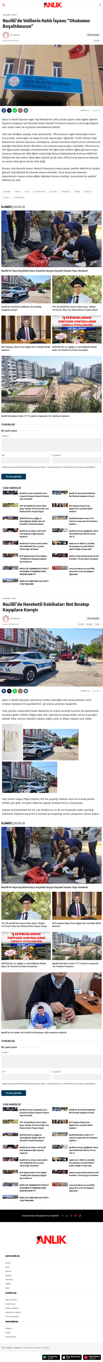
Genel (81, 624)
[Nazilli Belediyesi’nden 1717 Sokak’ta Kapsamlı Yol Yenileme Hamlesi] (51, 384)
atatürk (7, 192)
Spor (7, 1288)
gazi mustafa (40, 192)
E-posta (57, 455)
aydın (18, 192)
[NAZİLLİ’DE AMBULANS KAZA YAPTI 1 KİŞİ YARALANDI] (10, 582)
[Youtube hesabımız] (75, 1215)
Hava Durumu (11, 1300)
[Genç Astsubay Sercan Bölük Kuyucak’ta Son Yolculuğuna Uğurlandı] (60, 569)
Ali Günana (15, 35)
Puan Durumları (12, 1316)
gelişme (54, 192)
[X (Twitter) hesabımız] (66, 1215)
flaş (27, 192)
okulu (6, 198)
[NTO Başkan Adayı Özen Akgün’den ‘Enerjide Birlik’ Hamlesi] (26, 330)
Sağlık (8, 1284)
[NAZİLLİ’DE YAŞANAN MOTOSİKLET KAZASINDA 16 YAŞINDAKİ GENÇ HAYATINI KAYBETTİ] (10, 569)
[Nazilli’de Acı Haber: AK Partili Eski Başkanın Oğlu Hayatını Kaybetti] (10, 531)
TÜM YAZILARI (93, 35)
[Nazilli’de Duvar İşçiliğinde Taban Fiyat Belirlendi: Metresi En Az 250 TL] (60, 531)
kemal (78, 192)
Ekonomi (9, 1279)
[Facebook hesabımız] (62, 1215)
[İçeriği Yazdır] (25, 110)
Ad (3, 455)
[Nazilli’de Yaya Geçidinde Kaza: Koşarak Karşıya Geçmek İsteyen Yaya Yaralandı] (51, 238)
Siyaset (8, 1275)
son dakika (19, 198)
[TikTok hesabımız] (80, 1215)
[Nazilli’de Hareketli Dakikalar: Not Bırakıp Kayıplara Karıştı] (26, 289)
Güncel (96, 41)
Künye (8, 1333)
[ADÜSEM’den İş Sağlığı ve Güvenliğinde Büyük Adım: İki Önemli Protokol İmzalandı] (77, 330)
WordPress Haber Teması (36, 1347)
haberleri (66, 192)
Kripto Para (10, 1304)
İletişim (8, 1328)
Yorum (5, 436)
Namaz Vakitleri (12, 1308)
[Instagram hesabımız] (71, 1215)
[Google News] (96, 110)
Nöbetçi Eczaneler (13, 1312)
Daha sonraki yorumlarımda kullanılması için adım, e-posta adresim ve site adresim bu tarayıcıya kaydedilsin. (49, 467)
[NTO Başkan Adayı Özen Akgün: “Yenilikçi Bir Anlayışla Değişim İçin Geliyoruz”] (10, 557)
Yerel (97, 624)
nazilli (88, 192)
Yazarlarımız (10, 1337)
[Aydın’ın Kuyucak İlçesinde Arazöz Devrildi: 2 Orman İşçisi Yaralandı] (60, 557)
